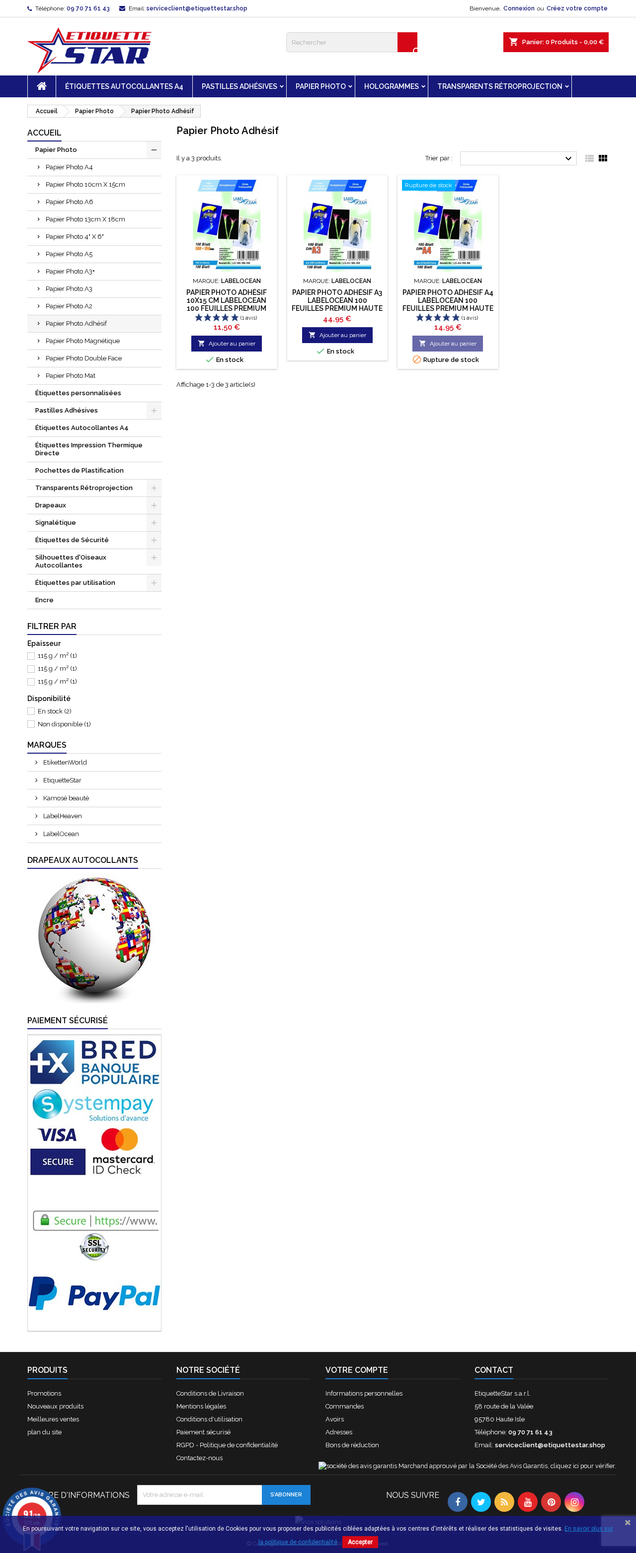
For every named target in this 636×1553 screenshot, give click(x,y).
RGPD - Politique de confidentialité (227, 1445)
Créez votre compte (577, 8)
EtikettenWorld (64, 762)
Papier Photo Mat (70, 375)
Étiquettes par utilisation (75, 582)
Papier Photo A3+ (70, 271)
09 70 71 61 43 (88, 8)
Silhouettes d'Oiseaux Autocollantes (70, 561)
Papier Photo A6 (69, 202)
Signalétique (55, 522)
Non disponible (64, 724)
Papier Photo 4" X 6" (75, 236)
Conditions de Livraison (210, 1393)
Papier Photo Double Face (84, 358)
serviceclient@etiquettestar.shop (197, 8)
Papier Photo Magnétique (83, 341)
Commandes (344, 1406)
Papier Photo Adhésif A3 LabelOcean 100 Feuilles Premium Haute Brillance (337, 304)
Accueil (44, 133)
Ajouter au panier (226, 343)
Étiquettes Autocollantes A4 (124, 86)
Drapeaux (50, 505)
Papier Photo (321, 86)
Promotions (44, 1393)
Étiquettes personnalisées (78, 393)
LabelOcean (60, 834)
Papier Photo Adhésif (76, 323)
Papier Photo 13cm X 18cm (85, 219)
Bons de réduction (352, 1445)
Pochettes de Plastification (79, 470)
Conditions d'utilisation (209, 1419)
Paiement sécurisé (203, 1432)
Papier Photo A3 (69, 288)
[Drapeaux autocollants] (94, 938)
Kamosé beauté (65, 798)
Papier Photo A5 (69, 254)
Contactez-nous (199, 1458)
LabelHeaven (62, 816)
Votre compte (356, 1370)
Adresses (338, 1432)
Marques (47, 745)
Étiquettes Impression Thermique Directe (89, 449)
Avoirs (334, 1419)
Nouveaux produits (55, 1406)
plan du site (44, 1432)
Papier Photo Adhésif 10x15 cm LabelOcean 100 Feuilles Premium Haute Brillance (226, 304)
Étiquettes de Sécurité (72, 540)
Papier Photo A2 (69, 306)
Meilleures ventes (53, 1419)
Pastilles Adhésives (239, 86)
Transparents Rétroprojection (499, 86)
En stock (55, 711)
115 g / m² (57, 655)
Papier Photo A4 (69, 167)
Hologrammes (391, 86)
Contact (494, 1370)
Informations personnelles (363, 1393)
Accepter (360, 1542)
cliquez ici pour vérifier (583, 1466)
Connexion (519, 8)
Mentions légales (201, 1406)
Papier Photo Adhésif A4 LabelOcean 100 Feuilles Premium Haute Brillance (447, 304)
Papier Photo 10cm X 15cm (85, 184)
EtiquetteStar (61, 780)
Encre (44, 600)
